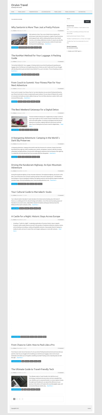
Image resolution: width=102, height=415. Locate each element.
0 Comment (61, 30)
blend (44, 336)
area (23, 129)
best (38, 156)
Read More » (48, 44)
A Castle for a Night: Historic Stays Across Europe (35, 216)
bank (28, 389)
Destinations (82, 11)
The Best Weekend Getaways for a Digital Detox (35, 109)
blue (40, 47)
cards (31, 208)
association (28, 156)
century (35, 208)
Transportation (33, 11)
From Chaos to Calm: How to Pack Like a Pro (33, 345)
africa (19, 156)
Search (68, 18)
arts (32, 47)
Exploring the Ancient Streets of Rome (75, 36)
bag (25, 74)
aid (28, 183)
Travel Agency (21, 11)
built (36, 183)
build (28, 101)
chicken (38, 101)
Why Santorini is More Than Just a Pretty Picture (35, 27)
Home (12, 11)
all (28, 47)
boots (31, 361)
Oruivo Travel (19, 4)
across (31, 336)
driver (35, 361)
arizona (27, 129)
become (36, 47)
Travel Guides (57, 11)
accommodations (23, 47)
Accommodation (46, 11)
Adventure (14, 101)
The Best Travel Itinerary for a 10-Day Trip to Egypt (78, 38)
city (39, 208)
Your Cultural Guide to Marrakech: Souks (31, 192)
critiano (14, 30)
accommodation (22, 183)
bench (24, 101)
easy (39, 361)
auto (31, 129)
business (27, 208)
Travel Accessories (70, 11)
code (37, 74)
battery (33, 389)
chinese (40, 183)
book (34, 74)
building (33, 101)
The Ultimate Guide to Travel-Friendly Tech (32, 369)
